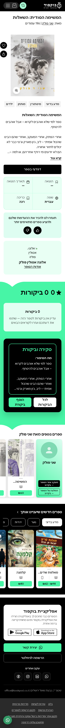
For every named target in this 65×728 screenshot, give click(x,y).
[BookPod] (52, 6)
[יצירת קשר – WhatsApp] (7, 720)
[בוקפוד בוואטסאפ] (47, 676)
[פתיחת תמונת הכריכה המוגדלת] (32, 65)
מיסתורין (35, 104)
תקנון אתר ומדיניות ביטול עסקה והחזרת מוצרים (32, 716)
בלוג (50, 704)
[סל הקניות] (14, 5)
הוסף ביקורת (20, 402)
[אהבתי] (38, 230)
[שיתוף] (3, 54)
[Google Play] (19, 632)
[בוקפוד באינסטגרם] (28, 676)
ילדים (9, 104)
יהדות (18, 522)
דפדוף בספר (32, 169)
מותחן (21, 104)
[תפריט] (8, 5)
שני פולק (47, 23)
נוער (33, 522)
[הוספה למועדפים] (3, 45)
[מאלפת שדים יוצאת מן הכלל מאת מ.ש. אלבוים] (49, 548)
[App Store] (45, 632)
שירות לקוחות (38, 704)
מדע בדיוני (52, 104)
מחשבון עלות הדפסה (32, 722)
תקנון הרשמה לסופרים (23, 710)
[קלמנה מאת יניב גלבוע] (21, 548)
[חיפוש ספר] (23, 5)
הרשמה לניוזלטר (32, 658)
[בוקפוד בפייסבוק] (18, 676)
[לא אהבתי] (27, 230)
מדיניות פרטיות (20, 704)
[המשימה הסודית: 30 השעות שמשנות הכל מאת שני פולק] (21, 457)
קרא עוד (55, 158)
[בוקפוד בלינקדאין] (37, 676)
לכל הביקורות (45, 402)
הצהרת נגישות (45, 710)
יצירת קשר (29, 647)
